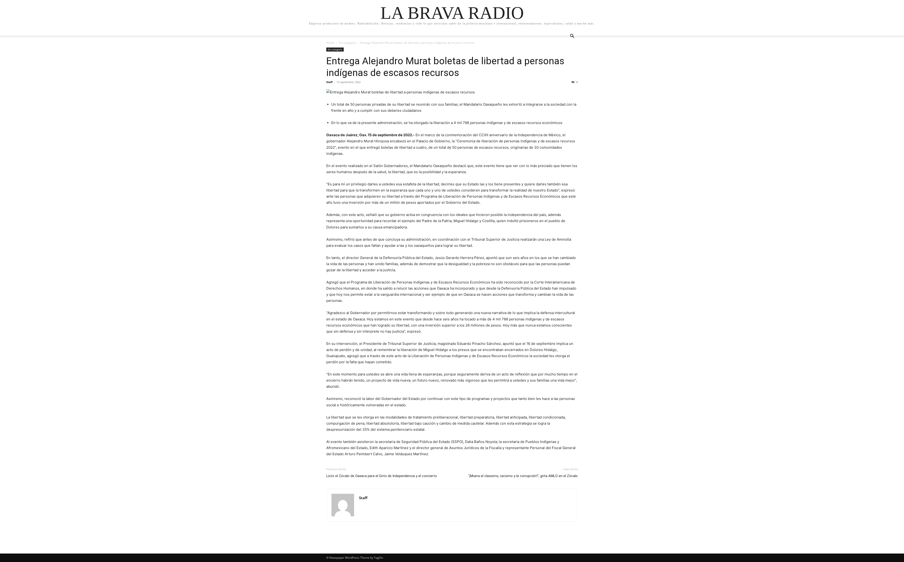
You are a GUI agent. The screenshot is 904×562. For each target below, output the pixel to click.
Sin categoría (347, 43)
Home (330, 43)
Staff (329, 82)
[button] (572, 36)
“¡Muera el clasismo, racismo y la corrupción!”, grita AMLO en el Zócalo (523, 476)
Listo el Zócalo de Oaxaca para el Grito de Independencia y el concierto (381, 476)
